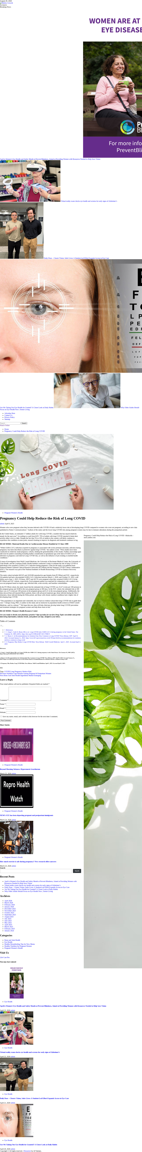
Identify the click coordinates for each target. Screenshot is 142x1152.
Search (2, 868)
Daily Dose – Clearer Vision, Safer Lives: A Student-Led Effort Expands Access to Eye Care (76, 258)
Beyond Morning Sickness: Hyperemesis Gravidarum (20, 769)
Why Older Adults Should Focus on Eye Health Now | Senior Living (28, 891)
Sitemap (7, 419)
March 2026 (8, 903)
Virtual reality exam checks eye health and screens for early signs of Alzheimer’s (89, 201)
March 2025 (8, 927)
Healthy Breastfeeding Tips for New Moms (19, 944)
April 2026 (8, 901)
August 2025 (9, 917)
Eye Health (8, 942)
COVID (7, 671)
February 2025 (9, 929)
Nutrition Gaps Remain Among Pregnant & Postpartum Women (25, 673)
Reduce (25, 671)
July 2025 (7, 919)
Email (2, 708)
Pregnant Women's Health (13, 513)
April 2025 (8, 925)
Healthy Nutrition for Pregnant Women (18, 946)
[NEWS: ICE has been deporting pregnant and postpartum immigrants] (16, 807)
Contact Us (8, 415)
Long (12, 671)
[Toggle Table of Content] (1, 626)
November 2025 (10, 911)
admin (2, 524)
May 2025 (8, 923)
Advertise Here (9, 413)
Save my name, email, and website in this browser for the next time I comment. (30, 716)
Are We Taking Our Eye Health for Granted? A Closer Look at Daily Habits (31, 889)
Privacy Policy (9, 417)
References (9, 630)
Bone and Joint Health (12, 940)
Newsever (27, 1151)
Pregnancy (18, 671)
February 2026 (9, 905)
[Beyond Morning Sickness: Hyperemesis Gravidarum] (16, 761)
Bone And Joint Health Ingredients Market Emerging (20, 675)
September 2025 (10, 915)
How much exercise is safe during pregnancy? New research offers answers (28, 862)
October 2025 (9, 913)
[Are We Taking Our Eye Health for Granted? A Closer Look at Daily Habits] (16, 1136)
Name (3, 704)
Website (3, 712)
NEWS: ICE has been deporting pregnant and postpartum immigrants (26, 815)
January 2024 (9, 931)
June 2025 (8, 921)
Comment (4, 700)
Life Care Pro (5, 957)
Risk (30, 671)
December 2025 (10, 909)
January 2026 (9, 907)
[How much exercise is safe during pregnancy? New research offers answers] (16, 853)
